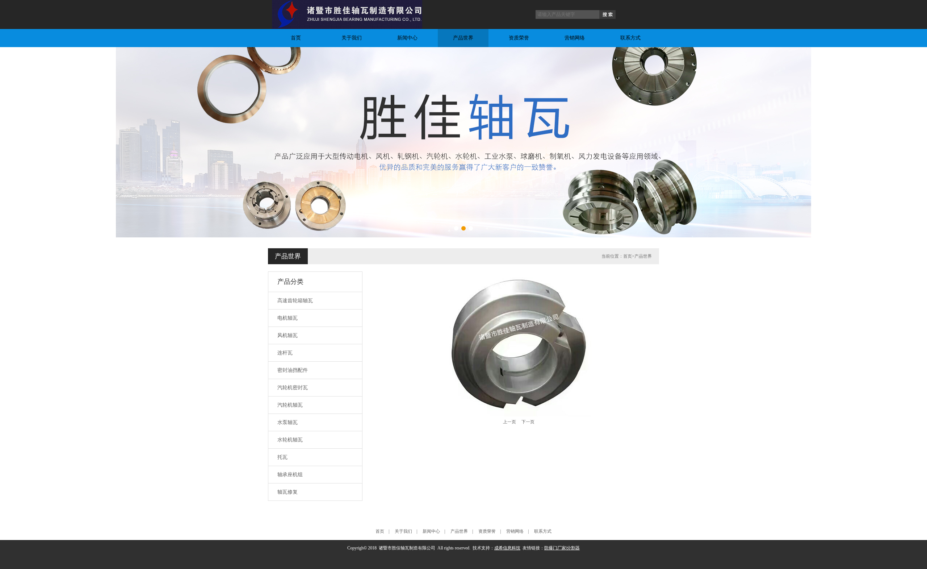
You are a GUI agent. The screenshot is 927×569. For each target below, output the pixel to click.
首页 (296, 38)
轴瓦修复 (287, 492)
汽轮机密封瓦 (292, 387)
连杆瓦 (285, 353)
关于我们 (351, 38)
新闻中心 (407, 38)
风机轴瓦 (287, 335)
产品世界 (463, 38)
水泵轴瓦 (287, 422)
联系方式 (630, 38)
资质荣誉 (519, 38)
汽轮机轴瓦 (290, 405)
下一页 (527, 421)
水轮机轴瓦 (290, 440)
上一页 (509, 421)
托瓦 (282, 457)
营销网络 (575, 38)
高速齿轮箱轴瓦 (295, 300)
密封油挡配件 (292, 370)
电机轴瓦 (287, 318)
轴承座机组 (290, 474)
